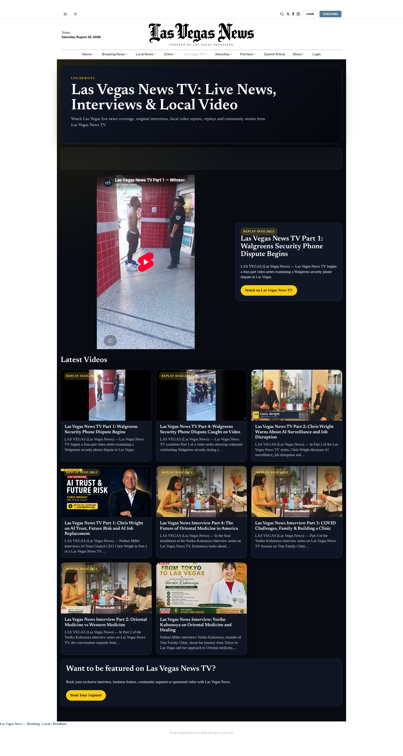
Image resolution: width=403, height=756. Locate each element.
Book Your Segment (86, 695)
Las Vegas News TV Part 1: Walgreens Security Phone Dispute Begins (282, 246)
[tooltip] (288, 14)
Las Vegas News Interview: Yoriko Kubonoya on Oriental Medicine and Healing (196, 625)
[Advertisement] (201, 158)
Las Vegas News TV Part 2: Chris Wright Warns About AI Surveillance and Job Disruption (294, 432)
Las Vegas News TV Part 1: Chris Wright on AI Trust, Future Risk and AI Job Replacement (104, 528)
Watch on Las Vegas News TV (269, 290)
